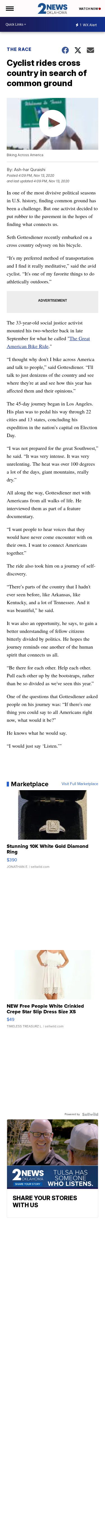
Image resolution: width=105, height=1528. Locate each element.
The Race (19, 49)
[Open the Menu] (9, 8)
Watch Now (89, 8)
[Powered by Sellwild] (90, 1114)
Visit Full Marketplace (80, 784)
